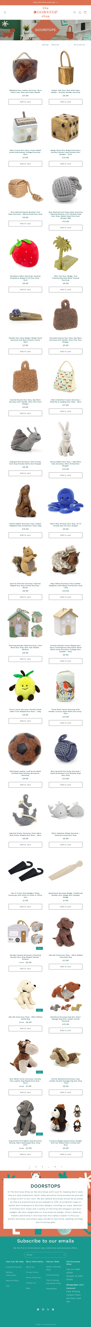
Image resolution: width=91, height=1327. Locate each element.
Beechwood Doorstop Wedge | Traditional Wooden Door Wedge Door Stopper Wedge (66, 895)
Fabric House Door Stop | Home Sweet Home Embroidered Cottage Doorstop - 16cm (25, 152)
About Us (30, 1267)
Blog (28, 1288)
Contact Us (31, 1283)
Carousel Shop (52, 1275)
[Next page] (61, 1166)
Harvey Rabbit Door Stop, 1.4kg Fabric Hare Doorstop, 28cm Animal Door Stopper (65, 464)
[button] (5, 12)
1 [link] (29, 1166)
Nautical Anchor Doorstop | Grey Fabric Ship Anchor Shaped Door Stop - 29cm (25, 834)
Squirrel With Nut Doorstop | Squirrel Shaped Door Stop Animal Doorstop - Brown (25, 585)
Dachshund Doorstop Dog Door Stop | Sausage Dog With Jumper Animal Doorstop (65, 1019)
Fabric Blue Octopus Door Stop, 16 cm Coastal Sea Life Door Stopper (65, 525)
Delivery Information (11, 1273)
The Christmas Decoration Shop (53, 1281)
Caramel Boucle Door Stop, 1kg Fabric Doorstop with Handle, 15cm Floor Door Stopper (25, 402)
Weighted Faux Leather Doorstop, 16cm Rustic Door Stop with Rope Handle (25, 91)
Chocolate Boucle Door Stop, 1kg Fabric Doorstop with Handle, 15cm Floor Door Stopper (65, 340)
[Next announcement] (86, 2)
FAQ (7, 1286)
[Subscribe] (64, 1255)
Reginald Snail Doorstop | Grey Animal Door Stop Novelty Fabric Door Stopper (25, 463)
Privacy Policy (32, 1272)
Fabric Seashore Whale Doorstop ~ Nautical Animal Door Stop (66, 834)
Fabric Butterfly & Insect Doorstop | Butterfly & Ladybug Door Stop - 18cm (65, 401)
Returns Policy (12, 1280)
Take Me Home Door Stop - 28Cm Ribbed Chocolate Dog (66, 956)
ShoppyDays (51, 1289)
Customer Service (14, 1267)
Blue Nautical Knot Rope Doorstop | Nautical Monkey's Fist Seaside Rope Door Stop (65, 773)
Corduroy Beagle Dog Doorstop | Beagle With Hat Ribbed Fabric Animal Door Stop (66, 1143)
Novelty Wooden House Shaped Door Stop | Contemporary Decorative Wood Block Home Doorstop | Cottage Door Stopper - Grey (65, 648)
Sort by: (45, 45)
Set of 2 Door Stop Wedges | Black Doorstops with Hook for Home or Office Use (25, 895)
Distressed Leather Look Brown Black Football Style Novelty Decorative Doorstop (25, 773)
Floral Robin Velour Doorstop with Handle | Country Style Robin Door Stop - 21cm (66, 711)
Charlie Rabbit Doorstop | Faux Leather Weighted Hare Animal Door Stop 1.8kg (25, 525)
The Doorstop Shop (48, 1324)
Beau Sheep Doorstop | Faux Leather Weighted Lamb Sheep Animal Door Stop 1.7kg (65, 585)
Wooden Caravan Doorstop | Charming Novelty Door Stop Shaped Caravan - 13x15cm (25, 957)
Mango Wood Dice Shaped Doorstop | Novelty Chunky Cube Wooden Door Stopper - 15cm (66, 152)
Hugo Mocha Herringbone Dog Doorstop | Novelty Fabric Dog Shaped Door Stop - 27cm (25, 1143)
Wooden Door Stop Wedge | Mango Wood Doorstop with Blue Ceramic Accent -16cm (25, 340)
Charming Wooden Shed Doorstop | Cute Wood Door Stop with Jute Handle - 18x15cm (25, 647)
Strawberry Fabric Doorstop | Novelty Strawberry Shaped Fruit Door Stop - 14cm (25, 278)
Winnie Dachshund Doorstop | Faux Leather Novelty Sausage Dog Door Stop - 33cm (65, 1081)
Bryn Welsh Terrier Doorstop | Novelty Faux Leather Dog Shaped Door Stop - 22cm (25, 1081)
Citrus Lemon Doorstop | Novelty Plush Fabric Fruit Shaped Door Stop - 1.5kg (25, 710)
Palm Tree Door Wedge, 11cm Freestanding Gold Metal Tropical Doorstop (65, 278)
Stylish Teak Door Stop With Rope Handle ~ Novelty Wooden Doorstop (65, 91)
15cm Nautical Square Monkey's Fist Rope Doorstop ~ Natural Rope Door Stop (25, 213)
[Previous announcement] (4, 2)
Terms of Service (33, 1277)
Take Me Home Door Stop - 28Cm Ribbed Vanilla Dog (25, 1018)
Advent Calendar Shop (53, 1268)
